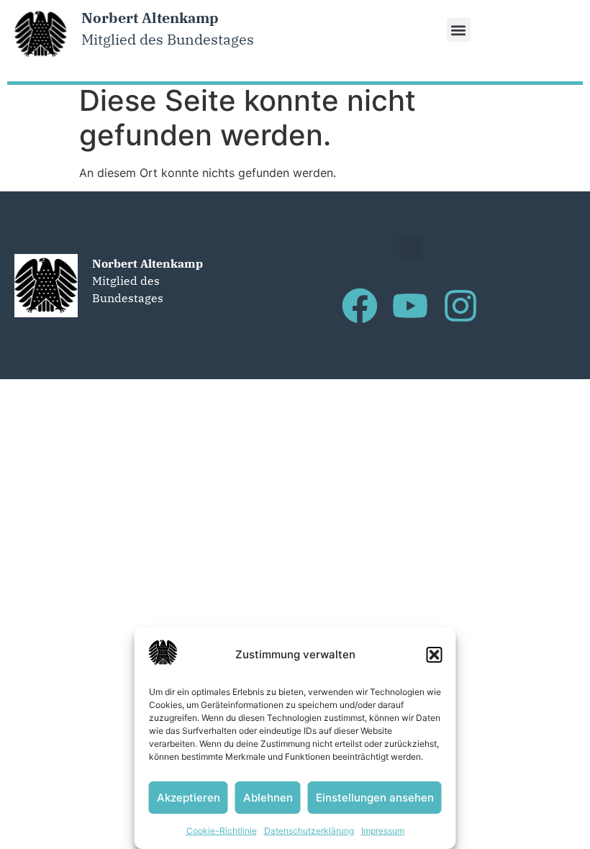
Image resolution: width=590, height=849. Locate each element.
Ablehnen (268, 797)
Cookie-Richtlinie (221, 830)
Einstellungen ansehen (375, 797)
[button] (434, 655)
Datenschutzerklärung (309, 830)
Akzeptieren (188, 797)
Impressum (382, 830)
